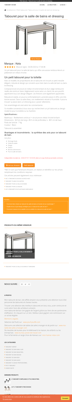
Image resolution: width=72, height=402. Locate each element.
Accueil (42, 5)
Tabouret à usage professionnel (16, 363)
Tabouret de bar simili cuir (14, 349)
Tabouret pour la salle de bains (16, 184)
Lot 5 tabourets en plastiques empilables (19, 189)
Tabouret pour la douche (14, 186)
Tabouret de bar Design (13, 355)
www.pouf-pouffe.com (31, 322)
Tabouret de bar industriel (14, 352)
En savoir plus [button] (7, 399)
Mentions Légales (11, 319)
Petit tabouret (22, 10)
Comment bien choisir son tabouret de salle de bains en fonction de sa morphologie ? (31, 204)
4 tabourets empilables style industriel (25, 379)
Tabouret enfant (11, 347)
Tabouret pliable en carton (15, 181)
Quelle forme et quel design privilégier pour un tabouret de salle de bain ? (27, 206)
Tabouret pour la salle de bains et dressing (19, 252)
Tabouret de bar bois (12, 357)
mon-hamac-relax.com (51, 335)
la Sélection (11, 10)
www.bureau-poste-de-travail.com (28, 333)
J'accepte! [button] (65, 398)
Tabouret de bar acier (13, 360)
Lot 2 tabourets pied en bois (21, 387)
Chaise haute (10, 368)
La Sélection (51, 5)
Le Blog (62, 5)
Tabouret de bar (10, 5)
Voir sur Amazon (36, 59)
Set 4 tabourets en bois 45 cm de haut (18, 178)
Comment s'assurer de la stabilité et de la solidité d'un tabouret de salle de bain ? (29, 209)
